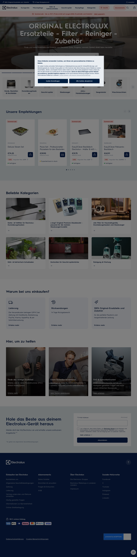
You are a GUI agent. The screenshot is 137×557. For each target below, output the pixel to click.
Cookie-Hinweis (64, 75)
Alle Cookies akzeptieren (84, 81)
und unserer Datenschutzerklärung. (80, 75)
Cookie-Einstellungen (53, 81)
